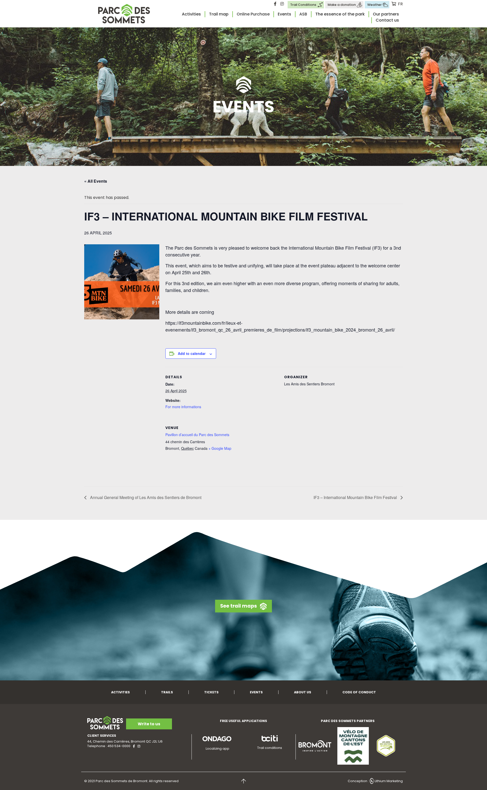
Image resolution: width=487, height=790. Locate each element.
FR (400, 4)
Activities (191, 14)
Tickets (211, 692)
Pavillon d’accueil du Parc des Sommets (197, 434)
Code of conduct (359, 692)
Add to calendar (191, 353)
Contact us (387, 20)
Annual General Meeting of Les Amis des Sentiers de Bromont (145, 497)
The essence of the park (340, 14)
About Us (302, 692)
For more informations (183, 406)
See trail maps (238, 606)
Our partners (386, 14)
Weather (374, 5)
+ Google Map (219, 448)
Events (284, 14)
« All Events (95, 181)
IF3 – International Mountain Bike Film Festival (356, 497)
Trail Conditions (303, 5)
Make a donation (342, 5)
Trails (167, 692)
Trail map (219, 14)
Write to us (149, 724)
